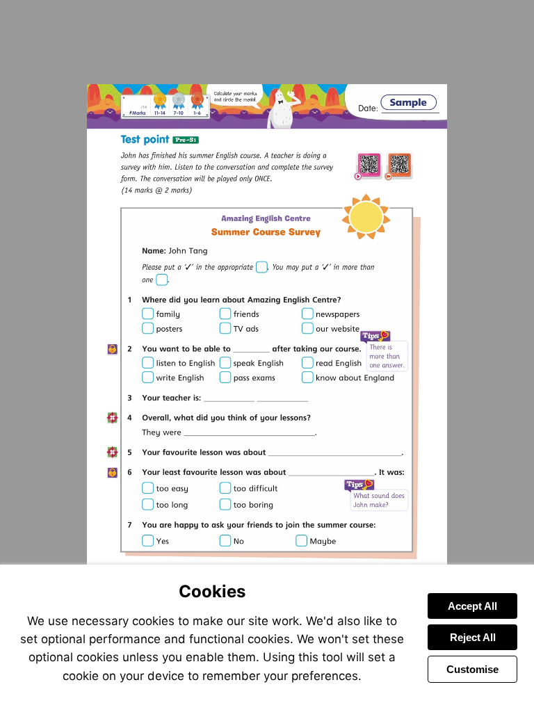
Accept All (472, 606)
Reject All (473, 637)
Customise (472, 669)
